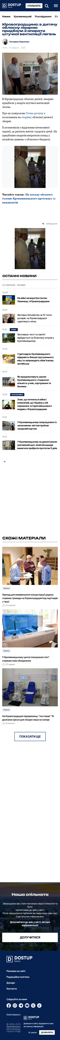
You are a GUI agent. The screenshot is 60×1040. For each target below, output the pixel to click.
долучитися (30, 937)
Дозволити (47, 1032)
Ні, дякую (32, 1032)
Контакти (12, 988)
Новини (6, 16)
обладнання (52, 223)
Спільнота (34, 5)
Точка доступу (34, 113)
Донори (11, 982)
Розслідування (43, 16)
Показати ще (30, 736)
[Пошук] (46, 6)
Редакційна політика (18, 976)
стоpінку (26, 117)
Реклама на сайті (16, 971)
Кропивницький (22, 16)
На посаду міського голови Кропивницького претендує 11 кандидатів (28, 198)
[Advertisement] (30, 500)
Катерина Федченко (19, 41)
